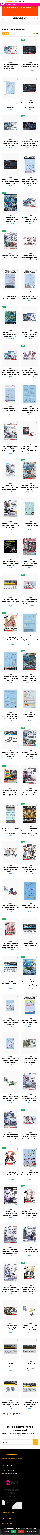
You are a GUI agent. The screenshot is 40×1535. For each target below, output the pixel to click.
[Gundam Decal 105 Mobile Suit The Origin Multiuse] (10, 661)
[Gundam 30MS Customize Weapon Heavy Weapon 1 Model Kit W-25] (10, 1196)
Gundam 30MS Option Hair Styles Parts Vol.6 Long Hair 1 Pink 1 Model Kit (10, 946)
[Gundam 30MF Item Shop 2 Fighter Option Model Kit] (10, 1311)
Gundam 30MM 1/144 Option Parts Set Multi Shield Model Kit (29, 1060)
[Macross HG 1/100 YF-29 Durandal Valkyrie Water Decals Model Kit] (29, 1158)
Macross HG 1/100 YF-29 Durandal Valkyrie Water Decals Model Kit (29, 1175)
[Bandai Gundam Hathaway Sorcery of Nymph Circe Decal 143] (10, 88)
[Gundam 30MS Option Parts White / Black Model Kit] (29, 852)
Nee (21, 1531)
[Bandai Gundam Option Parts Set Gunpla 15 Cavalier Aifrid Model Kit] (29, 203)
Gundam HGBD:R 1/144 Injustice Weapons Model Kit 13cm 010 (29, 678)
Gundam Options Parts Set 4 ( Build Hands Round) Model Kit (10, 258)
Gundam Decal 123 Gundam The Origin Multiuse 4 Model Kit (10, 296)
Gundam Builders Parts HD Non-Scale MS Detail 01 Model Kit (29, 1366)
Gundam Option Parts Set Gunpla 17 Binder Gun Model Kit (10, 563)
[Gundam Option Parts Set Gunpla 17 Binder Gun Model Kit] (10, 547)
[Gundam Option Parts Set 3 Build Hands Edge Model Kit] (29, 738)
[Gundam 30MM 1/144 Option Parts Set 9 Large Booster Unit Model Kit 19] (10, 1273)
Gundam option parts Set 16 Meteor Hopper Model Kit (10, 1098)
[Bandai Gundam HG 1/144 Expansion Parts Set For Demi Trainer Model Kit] (10, 470)
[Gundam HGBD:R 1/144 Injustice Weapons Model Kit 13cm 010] (29, 661)
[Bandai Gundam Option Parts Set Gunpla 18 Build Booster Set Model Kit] (29, 317)
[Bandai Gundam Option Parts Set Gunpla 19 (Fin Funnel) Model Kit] (10, 50)
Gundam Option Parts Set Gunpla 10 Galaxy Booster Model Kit (29, 1098)
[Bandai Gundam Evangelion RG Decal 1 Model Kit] (10, 394)
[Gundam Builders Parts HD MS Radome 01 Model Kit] (10, 1387)
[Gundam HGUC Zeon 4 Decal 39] (29, 699)
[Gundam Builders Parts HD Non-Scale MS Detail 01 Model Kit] (29, 1349)
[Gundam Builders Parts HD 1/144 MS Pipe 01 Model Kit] (10, 738)
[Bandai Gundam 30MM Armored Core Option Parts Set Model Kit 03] (29, 88)
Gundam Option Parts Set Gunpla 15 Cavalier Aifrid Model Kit (29, 220)
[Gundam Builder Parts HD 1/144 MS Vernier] (29, 929)
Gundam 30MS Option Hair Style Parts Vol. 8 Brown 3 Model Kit (29, 1213)
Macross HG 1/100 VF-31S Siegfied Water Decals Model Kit (10, 1022)
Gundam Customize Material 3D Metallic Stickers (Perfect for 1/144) (10, 793)
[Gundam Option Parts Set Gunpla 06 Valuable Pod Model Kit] (10, 890)
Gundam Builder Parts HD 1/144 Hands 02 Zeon (10, 983)
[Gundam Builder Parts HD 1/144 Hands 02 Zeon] (10, 967)
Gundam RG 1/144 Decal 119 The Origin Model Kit (29, 524)
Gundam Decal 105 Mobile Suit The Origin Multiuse (10, 678)
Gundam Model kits (11, 26)
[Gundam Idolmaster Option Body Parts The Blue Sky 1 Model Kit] (29, 585)
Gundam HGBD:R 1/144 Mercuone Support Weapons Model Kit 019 (30, 984)
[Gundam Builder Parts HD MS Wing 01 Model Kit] (10, 1349)
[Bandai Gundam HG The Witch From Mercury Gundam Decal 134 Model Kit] (29, 164)
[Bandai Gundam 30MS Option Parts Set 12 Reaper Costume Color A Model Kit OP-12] (29, 355)
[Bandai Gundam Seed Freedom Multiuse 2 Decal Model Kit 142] (29, 394)
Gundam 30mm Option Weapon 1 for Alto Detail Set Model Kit (10, 525)
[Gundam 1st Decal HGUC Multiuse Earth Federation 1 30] (10, 814)
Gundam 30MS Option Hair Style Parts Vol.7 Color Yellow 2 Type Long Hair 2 (10, 640)
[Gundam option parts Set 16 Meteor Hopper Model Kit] (10, 1082)
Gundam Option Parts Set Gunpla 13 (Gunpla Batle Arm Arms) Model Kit (10, 449)
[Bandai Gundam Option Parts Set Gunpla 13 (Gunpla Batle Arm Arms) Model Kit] (10, 432)
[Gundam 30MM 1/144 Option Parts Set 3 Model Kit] (29, 1234)
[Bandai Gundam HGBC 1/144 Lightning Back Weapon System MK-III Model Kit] (29, 432)
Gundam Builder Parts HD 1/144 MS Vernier (29, 945)
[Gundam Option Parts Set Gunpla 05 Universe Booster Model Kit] (29, 1311)
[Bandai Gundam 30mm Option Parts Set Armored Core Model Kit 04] (10, 164)
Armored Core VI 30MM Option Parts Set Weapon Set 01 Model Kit (29, 143)
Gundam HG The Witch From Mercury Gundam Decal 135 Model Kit (30, 296)
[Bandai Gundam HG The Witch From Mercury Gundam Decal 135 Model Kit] (29, 279)
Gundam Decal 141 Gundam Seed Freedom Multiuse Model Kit (10, 716)
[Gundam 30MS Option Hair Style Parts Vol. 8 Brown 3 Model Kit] (29, 1196)
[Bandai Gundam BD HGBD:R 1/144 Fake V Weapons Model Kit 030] (10, 203)
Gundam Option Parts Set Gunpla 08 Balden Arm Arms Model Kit (10, 1137)
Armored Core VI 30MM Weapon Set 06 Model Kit (29, 66)
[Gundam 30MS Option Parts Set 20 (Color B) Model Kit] (10, 852)
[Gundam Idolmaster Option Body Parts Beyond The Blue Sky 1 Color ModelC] (29, 1120)
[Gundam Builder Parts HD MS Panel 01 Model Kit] (10, 585)
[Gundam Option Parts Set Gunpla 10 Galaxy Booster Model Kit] (29, 1082)
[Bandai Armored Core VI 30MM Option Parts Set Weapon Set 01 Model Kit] (29, 126)
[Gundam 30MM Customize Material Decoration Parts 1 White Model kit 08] (29, 547)
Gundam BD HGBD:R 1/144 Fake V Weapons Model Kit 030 (10, 220)
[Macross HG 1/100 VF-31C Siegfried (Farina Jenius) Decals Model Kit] (10, 1043)
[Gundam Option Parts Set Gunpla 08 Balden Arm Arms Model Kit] (10, 1120)
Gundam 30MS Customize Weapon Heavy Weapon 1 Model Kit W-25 (10, 1213)
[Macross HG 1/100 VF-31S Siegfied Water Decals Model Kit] (10, 1005)
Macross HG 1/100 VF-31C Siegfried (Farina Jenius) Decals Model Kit (10, 1060)
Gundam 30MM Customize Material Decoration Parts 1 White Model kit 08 (29, 564)
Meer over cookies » (30, 1531)
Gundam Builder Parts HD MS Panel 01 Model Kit (10, 601)
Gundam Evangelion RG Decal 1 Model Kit (10, 410)
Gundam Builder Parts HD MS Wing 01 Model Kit (10, 1365)
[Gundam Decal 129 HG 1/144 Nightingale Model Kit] (29, 1005)
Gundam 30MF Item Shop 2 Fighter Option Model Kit (10, 1328)
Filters (6, 33)
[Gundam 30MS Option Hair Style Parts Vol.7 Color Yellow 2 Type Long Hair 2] (10, 623)
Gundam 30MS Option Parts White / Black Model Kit (29, 869)
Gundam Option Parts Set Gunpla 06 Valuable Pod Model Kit (10, 907)
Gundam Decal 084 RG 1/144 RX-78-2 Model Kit (30, 906)
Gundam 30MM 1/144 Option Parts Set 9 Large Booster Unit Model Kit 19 (10, 1290)
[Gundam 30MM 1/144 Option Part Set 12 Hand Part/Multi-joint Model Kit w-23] (10, 1234)
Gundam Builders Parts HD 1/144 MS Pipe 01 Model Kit (10, 755)
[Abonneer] (35, 1442)
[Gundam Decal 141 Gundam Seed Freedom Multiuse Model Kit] (10, 699)
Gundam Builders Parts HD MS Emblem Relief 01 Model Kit (30, 1404)
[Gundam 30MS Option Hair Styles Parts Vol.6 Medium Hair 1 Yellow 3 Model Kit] (29, 1273)
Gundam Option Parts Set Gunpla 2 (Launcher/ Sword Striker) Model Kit (10, 372)
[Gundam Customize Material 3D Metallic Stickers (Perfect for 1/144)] (10, 776)
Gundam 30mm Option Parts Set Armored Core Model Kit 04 (10, 181)
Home (3, 26)
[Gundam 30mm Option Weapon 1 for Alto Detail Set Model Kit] (10, 508)
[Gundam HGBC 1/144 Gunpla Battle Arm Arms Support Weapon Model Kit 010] (29, 814)
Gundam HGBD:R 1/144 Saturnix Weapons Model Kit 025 (29, 487)
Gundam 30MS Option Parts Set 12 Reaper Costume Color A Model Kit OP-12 (29, 372)
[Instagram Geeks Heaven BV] (11, 1465)
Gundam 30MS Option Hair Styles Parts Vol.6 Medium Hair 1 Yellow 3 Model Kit (29, 1290)
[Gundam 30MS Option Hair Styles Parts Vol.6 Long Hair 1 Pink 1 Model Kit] (10, 929)
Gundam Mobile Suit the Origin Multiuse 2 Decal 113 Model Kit (29, 640)
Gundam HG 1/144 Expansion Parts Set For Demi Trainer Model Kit (10, 487)
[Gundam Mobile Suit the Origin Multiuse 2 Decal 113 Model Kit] (29, 623)
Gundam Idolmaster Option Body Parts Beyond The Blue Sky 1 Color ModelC (29, 1137)
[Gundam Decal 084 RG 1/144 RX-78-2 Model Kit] (29, 890)
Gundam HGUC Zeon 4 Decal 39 (29, 715)
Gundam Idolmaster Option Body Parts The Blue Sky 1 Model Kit (30, 602)
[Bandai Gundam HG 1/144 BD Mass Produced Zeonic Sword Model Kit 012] (10, 317)
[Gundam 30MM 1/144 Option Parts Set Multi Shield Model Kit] (29, 1043)
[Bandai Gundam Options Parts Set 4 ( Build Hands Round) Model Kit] (10, 241)
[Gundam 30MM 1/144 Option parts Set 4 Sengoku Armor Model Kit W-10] (29, 776)
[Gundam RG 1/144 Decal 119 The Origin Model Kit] (29, 508)
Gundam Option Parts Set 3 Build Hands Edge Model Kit (30, 755)
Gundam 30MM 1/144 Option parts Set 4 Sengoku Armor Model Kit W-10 (29, 793)
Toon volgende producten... (11, 1414)
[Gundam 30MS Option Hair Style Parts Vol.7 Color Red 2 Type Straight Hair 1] (10, 1158)
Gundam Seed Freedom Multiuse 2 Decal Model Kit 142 (29, 411)
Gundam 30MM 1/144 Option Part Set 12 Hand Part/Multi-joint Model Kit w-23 (10, 1251)
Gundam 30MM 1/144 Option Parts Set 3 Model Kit (29, 1251)
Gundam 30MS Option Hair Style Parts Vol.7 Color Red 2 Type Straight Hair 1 (10, 1175)
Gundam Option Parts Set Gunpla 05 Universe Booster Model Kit (30, 1328)
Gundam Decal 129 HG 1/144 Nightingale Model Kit (29, 1022)
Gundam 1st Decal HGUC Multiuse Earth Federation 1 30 (10, 831)
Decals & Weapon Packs (23, 26)
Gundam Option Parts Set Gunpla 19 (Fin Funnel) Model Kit (10, 67)
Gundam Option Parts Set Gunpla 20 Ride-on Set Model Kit (10, 143)
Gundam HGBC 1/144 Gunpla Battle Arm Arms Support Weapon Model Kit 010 (29, 831)
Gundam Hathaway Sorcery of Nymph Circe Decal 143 (10, 105)
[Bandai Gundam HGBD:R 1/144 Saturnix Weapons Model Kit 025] (29, 470)
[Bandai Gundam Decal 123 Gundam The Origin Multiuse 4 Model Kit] (10, 279)
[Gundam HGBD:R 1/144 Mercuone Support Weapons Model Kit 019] (29, 967)
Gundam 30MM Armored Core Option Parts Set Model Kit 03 (29, 105)
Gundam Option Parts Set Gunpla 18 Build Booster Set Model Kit (29, 334)
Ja (13, 1531)
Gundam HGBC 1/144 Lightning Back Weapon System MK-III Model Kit (29, 449)
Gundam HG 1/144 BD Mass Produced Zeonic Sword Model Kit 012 (10, 334)
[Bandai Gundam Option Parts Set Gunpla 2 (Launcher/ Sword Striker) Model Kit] (10, 355)
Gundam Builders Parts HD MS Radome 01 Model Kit (10, 1404)
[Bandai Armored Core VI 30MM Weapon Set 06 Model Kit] (29, 50)
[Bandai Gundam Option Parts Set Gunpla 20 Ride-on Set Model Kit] (10, 126)
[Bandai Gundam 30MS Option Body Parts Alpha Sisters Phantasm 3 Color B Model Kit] (29, 241)
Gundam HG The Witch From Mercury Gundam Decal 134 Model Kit (30, 181)
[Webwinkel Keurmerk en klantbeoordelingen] (12, 1493)
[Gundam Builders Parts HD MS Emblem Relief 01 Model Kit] (29, 1387)
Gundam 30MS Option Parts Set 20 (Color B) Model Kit (10, 869)
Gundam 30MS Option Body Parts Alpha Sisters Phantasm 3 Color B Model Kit (29, 258)
